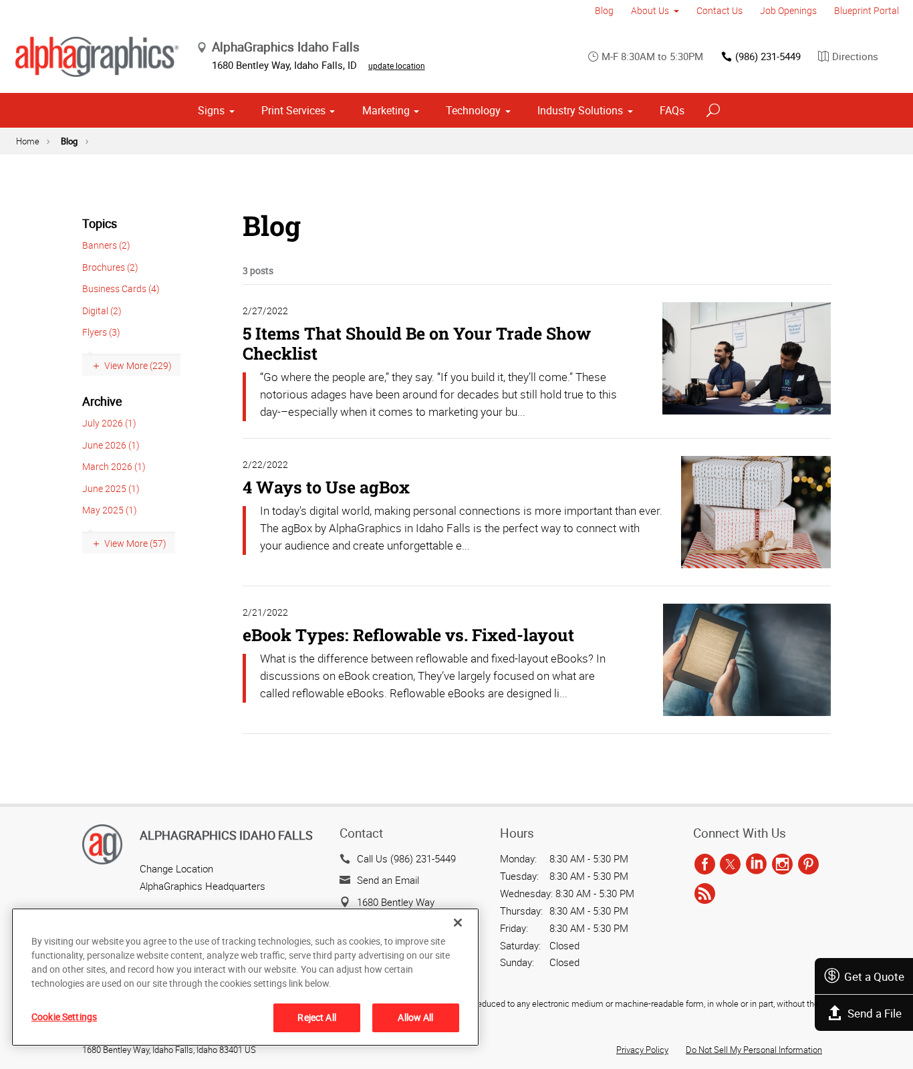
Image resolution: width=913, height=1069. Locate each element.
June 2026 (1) (111, 445)
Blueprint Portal (866, 10)
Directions (855, 56)
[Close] (458, 922)
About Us (650, 10)
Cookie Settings (64, 1016)
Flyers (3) (101, 332)
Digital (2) (102, 310)
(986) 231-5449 (768, 56)
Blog (604, 10)
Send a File (874, 1013)
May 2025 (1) (109, 509)
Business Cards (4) (121, 288)
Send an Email (388, 879)
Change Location (176, 868)
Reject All (316, 1017)
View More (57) (135, 543)
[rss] (704, 894)
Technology (473, 110)
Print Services (293, 110)
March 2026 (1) (114, 466)
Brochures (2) (110, 267)
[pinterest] (808, 865)
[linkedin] (756, 865)
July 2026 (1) (109, 423)
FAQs (672, 110)
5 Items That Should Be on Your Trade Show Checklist (417, 343)
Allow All (415, 1017)
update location (396, 65)
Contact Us (719, 10)
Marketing (386, 110)
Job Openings (788, 10)
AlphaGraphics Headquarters (202, 886)
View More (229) (138, 365)
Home (27, 141)
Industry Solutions (580, 110)
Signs (211, 110)
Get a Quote (874, 976)
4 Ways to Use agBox (326, 487)
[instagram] (782, 865)
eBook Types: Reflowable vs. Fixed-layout (408, 635)
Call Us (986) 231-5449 (406, 858)
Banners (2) (106, 245)
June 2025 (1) (111, 488)
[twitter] (730, 865)
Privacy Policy (642, 1050)
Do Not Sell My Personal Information (754, 1050)
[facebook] (704, 865)
